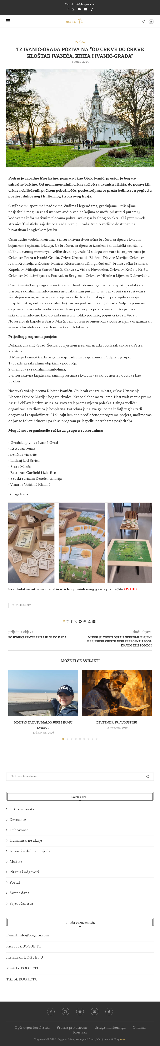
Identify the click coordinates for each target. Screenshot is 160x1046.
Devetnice (18, 820)
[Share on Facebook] (71, 621)
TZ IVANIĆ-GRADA (21, 605)
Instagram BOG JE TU (24, 958)
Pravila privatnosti (72, 1028)
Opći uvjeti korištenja (32, 1028)
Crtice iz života (22, 809)
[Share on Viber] (84, 622)
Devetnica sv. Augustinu (116, 722)
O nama (139, 1028)
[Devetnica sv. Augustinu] (117, 693)
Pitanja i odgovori (24, 872)
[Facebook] (68, 9)
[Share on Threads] (89, 622)
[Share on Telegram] (80, 621)
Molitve (16, 862)
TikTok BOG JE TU (22, 979)
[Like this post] (67, 621)
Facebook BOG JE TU (23, 947)
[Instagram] (73, 9)
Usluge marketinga (110, 1028)
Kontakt (80, 1033)
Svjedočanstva (21, 904)
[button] (14, 704)
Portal (15, 883)
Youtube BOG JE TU (23, 968)
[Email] (85, 9)
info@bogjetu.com (34, 935)
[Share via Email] (93, 621)
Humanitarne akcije (26, 841)
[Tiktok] (91, 9)
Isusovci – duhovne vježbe (30, 851)
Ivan (123, 1039)
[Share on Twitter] (75, 622)
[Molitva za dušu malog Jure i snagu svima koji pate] (43, 693)
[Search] (144, 21)
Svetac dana (19, 893)
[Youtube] (79, 9)
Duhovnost (19, 830)
